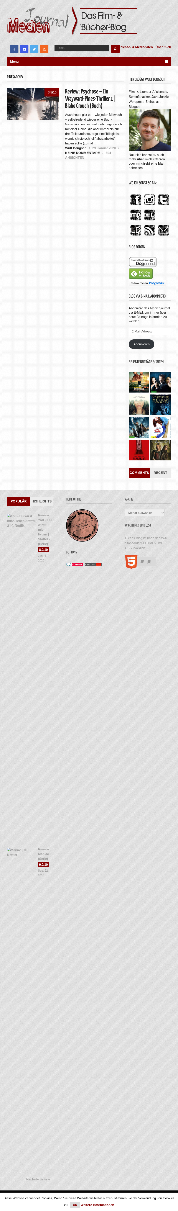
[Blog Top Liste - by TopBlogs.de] (93, 565)
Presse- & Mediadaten (136, 47)
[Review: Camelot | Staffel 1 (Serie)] (160, 450)
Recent (160, 473)
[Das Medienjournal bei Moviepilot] (136, 221)
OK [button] (75, 1205)
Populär (19, 501)
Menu (14, 61)
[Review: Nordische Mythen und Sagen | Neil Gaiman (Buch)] (160, 405)
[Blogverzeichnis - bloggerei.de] (74, 565)
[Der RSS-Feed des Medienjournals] (150, 236)
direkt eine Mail (152, 163)
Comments (139, 473)
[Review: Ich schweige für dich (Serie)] (139, 405)
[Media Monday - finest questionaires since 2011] (82, 540)
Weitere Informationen (97, 1205)
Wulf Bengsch (75, 148)
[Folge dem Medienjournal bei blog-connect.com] (143, 266)
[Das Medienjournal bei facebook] (136, 205)
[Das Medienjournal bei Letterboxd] (150, 221)
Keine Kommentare (82, 153)
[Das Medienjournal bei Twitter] (163, 205)
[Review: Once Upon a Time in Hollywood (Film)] (139, 382)
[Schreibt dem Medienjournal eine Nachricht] (163, 236)
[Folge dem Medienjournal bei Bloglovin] (147, 285)
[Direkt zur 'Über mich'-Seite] (150, 150)
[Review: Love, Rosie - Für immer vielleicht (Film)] (160, 428)
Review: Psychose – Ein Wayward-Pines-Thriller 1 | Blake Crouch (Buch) (90, 99)
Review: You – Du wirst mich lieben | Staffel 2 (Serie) (45, 529)
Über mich (163, 47)
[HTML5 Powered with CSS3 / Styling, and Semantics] (143, 567)
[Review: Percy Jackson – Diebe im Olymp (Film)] (139, 428)
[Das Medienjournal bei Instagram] (150, 205)
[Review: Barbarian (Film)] (139, 450)
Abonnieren (142, 344)
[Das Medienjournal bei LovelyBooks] (136, 236)
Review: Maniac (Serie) (44, 854)
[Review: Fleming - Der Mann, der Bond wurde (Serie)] (160, 382)
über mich (144, 159)
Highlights (41, 501)
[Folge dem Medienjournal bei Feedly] (141, 277)
